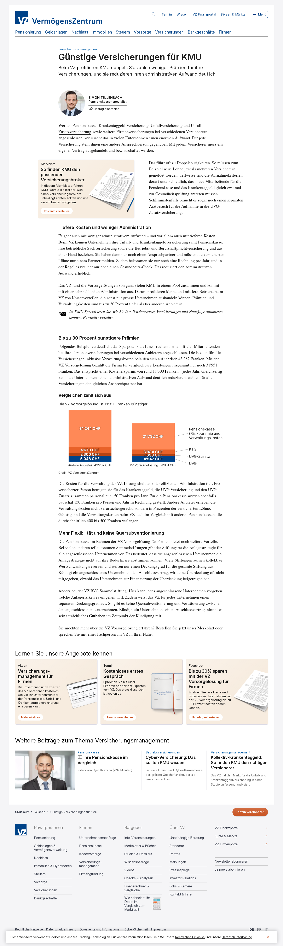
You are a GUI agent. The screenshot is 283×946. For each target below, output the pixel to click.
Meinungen (177, 862)
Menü (262, 14)
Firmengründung (91, 874)
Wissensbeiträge (136, 862)
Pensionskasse (90, 846)
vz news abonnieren (230, 869)
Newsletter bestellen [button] (98, 317)
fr (259, 929)
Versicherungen (169, 32)
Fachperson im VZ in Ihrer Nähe (124, 634)
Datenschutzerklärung (61, 929)
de (251, 929)
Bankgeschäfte (201, 32)
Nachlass (79, 32)
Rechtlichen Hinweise (190, 937)
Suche (153, 14)
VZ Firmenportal (233, 845)
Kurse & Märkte (233, 837)
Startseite (22, 812)
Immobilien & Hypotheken (53, 866)
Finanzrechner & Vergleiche (136, 888)
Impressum (158, 929)
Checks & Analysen (138, 878)
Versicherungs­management (90, 864)
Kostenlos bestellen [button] (58, 211)
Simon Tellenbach (105, 97)
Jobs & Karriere (180, 886)
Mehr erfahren (32, 718)
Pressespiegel (179, 870)
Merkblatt (205, 628)
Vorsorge (142, 32)
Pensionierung (28, 32)
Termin (167, 14)
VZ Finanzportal (204, 14)
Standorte (176, 846)
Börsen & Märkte (233, 14)
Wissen (182, 14)
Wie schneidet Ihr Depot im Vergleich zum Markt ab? (137, 904)
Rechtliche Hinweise (29, 929)
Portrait (174, 854)
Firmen (225, 32)
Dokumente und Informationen (100, 929)
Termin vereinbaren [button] (121, 718)
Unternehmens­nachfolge (97, 838)
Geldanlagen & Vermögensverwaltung (50, 848)
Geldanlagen (56, 32)
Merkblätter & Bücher (140, 846)
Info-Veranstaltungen (140, 838)
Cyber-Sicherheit (136, 929)
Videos (129, 870)
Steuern (123, 32)
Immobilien (102, 32)
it (266, 929)
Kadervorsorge (90, 854)
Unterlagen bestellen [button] (207, 718)
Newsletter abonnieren (231, 861)
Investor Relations (182, 878)
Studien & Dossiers (138, 854)
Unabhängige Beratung (186, 838)
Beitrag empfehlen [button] (106, 109)
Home (21, 829)
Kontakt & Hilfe (180, 894)
